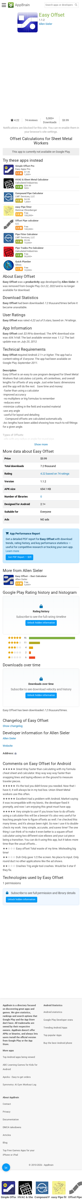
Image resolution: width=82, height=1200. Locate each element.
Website (8, 746)
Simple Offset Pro (24, 166)
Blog (5, 1142)
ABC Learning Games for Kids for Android (20, 1067)
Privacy (6, 1111)
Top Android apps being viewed (19, 1057)
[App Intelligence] (6, 1167)
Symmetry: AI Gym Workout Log (19, 1084)
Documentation (11, 1119)
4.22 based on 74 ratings (54, 473)
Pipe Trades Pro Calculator (29, 248)
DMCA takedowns (12, 1127)
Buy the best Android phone (58, 1043)
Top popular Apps (53, 1035)
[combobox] (59, 5)
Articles (7, 1135)
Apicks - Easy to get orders (17, 1077)
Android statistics (53, 1012)
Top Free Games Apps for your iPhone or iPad (18, 1152)
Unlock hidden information (41, 622)
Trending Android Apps (55, 1027)
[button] (41, 753)
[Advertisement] (41, 74)
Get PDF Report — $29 (19, 557)
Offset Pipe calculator (26, 220)
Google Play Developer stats (58, 1020)
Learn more (12, 551)
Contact (7, 1104)
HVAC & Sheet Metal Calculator (31, 179)
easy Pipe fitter (23, 207)
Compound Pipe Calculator (29, 193)
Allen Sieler (33, 570)
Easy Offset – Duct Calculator (31, 576)
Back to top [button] (73, 1169)
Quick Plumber (23, 261)
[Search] (75, 5)
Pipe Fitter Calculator (26, 234)
